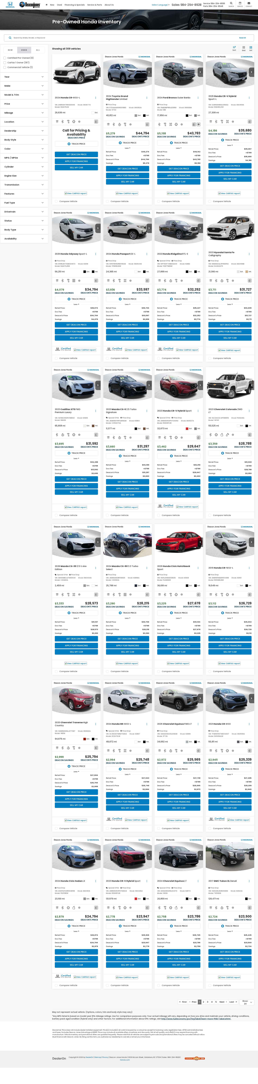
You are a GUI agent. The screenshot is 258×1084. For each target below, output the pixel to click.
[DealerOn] (59, 1058)
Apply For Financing (76, 161)
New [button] (52, 4)
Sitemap (97, 1057)
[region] (127, 157)
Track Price (78, 143)
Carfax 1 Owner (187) (18, 62)
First (183, 1001)
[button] (98, 72)
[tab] (10, 50)
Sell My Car (76, 167)
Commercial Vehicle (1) (20, 67)
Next (223, 1001)
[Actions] (95, 97)
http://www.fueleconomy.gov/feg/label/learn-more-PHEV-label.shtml (196, 1018)
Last (233, 1001)
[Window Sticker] (198, 124)
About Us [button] (109, 4)
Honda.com (125, 1060)
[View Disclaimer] (79, 121)
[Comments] (96, 121)
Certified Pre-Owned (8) (20, 57)
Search (242, 37)
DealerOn (89, 1057)
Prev (193, 1001)
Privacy (105, 1057)
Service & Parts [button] (94, 4)
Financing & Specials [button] (75, 4)
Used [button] (59, 4)
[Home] (46, 5)
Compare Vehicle (68, 201)
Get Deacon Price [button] (76, 154)
